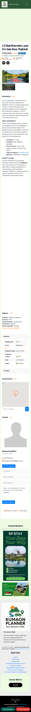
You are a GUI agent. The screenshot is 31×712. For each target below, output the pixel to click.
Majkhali (12, 324)
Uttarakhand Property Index (15, 668)
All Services (15, 659)
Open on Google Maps (9, 328)
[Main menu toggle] (26, 4)
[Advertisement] (15, 25)
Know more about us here (22, 649)
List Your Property (15, 685)
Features (6, 371)
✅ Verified (19, 363)
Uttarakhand (17, 322)
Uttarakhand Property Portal (15, 663)
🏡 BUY (18, 356)
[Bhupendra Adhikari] (15, 434)
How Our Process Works (16, 670)
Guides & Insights (15, 665)
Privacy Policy (15, 700)
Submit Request (8, 502)
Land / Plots (20, 351)
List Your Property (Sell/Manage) (15, 672)
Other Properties (8, 466)
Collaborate (15, 661)
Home (16, 657)
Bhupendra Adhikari (9, 451)
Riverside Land (24, 152)
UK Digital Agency (22, 704)
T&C (15, 702)
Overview (6, 336)
